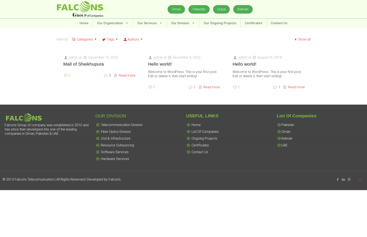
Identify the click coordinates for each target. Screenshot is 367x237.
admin (73, 57)
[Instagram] (349, 179)
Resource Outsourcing (117, 145)
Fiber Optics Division (116, 132)
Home (196, 125)
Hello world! (160, 64)
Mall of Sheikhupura (83, 64)
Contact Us (200, 152)
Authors (133, 39)
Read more (127, 75)
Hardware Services (115, 159)
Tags (110, 39)
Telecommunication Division (122, 125)
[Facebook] (337, 179)
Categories (85, 39)
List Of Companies (205, 132)
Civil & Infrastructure (115, 138)
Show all (304, 39)
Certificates (200, 145)
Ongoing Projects (204, 138)
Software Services (114, 152)
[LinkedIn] (343, 179)
